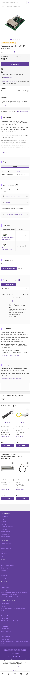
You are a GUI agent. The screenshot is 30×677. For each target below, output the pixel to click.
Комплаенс (4, 553)
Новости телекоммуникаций (8, 565)
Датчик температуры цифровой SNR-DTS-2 (20, 485)
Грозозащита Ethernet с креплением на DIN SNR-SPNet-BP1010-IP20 (20, 431)
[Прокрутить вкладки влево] (1, 111)
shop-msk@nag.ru (5, 590)
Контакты (3, 524)
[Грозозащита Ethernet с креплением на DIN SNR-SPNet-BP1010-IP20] (22, 415)
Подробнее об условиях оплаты (11, 378)
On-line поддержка (6, 543)
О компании (4, 516)
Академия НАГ (5, 570)
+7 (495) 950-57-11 (5, 587)
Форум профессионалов (7, 568)
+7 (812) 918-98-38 (5, 639)
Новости (3, 519)
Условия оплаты (5, 546)
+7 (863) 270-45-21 (5, 618)
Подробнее (4, 152)
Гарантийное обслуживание (8, 551)
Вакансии (3, 521)
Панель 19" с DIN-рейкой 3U (6, 483)
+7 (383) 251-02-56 (5, 628)
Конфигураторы (5, 578)
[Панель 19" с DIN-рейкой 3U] (7, 468)
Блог (2, 563)
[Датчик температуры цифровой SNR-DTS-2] (22, 468)
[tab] (4, 111)
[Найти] (24, 2)
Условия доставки (6, 548)
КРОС (2, 573)
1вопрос (18, 52)
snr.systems (4, 575)
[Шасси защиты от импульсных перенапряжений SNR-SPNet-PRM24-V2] (7, 415)
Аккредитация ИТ (5, 536)
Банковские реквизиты (7, 526)
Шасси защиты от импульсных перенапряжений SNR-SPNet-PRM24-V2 (6, 431)
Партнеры (4, 529)
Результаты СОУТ (5, 534)
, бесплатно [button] (21, 72)
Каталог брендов (5, 531)
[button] (15, 24)
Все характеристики (6, 95)
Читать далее (4, 105)
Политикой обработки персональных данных (12, 666)
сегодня (18, 72)
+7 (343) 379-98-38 (5, 606)
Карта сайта (4, 556)
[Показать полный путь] (3, 6)
